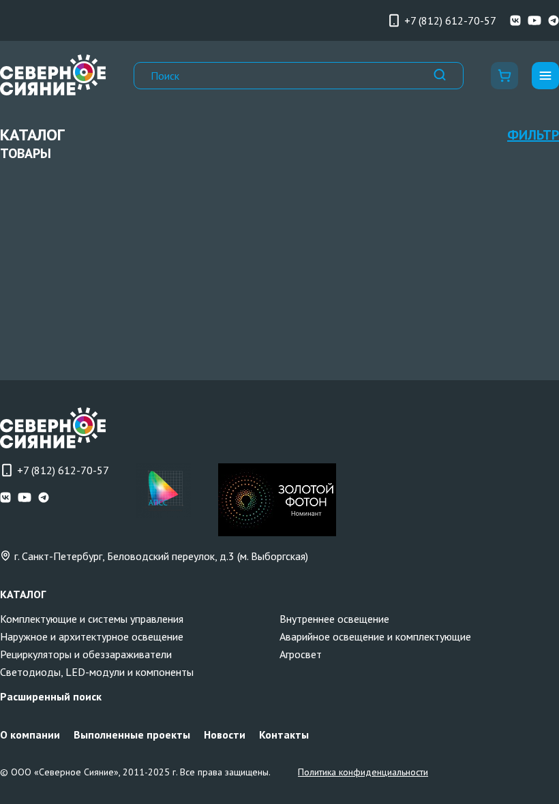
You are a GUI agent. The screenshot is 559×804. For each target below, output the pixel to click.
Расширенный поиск (51, 696)
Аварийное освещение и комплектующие (375, 636)
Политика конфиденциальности (363, 772)
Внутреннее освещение (334, 618)
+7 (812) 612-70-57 (450, 20)
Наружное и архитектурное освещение (91, 636)
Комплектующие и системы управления (91, 618)
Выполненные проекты (132, 734)
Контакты (284, 734)
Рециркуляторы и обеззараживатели (86, 654)
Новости (224, 734)
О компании (30, 734)
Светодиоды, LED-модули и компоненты (97, 672)
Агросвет (301, 654)
